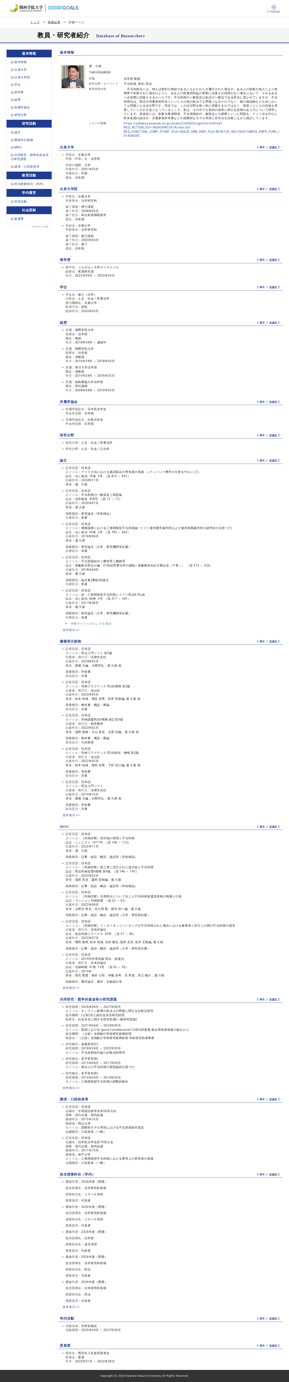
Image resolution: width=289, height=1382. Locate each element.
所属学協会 (22, 107)
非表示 (273, 147)
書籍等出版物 (23, 140)
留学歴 (19, 92)
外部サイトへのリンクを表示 (91, 623)
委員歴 (19, 218)
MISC (18, 147)
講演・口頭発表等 (27, 166)
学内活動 (20, 201)
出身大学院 (22, 77)
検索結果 (54, 22)
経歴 (17, 99)
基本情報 (20, 62)
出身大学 (20, 69)
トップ (35, 22)
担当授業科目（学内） (30, 184)
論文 (17, 132)
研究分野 (20, 115)
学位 (17, 84)
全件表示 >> (71, 630)
